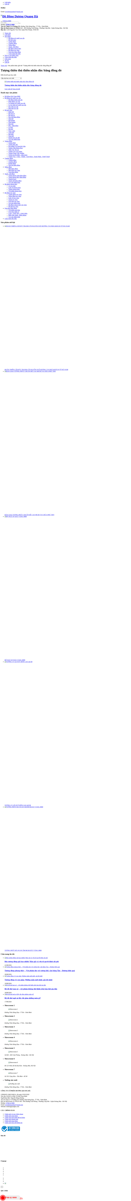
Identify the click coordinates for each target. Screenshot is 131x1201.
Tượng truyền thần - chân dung (17, 155)
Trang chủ (8, 33)
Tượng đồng (12, 41)
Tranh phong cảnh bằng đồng (17, 175)
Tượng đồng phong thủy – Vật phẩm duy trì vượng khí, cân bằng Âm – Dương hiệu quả (40, 971)
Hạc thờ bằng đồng (14, 117)
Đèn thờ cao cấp (13, 108)
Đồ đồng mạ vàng (13, 50)
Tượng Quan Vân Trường (16, 153)
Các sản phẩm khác (14, 139)
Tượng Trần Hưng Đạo (15, 148)
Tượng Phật (12, 143)
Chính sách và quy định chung (14, 1114)
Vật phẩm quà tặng (14, 210)
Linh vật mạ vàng (13, 198)
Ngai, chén (11, 131)
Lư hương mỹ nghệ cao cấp (16, 103)
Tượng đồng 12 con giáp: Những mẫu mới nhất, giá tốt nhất (28, 980)
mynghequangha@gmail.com (14, 11)
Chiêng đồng (12, 160)
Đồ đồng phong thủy (14, 48)
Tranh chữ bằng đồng (14, 181)
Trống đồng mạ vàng (14, 196)
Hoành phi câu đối (14, 138)
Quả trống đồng (13, 172)
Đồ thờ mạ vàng (13, 206)
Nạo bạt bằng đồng (14, 165)
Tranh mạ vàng (13, 200)
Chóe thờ (11, 132)
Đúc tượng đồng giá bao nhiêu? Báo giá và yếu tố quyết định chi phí (32, 962)
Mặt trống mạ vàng (14, 170)
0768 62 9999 (10, 1103)
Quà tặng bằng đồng (14, 52)
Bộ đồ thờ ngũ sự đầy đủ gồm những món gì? (23, 998)
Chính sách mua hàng (11, 1121)
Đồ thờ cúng (12, 40)
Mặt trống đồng (13, 169)
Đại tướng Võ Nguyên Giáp (17, 146)
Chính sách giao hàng (11, 1116)
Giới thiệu (8, 2)
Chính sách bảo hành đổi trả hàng (15, 1117)
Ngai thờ (11, 136)
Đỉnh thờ (11, 112)
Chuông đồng (12, 43)
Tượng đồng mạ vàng (15, 194)
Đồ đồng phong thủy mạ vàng (17, 205)
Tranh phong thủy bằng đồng (17, 177)
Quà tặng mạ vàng (14, 201)
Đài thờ (10, 129)
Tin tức (7, 60)
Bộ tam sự (11, 113)
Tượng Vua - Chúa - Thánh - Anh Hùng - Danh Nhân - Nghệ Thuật (29, 156)
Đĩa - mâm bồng (13, 125)
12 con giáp (12, 186)
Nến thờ (10, 119)
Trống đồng (12, 45)
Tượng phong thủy (14, 189)
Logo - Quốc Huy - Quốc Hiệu (17, 213)
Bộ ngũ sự (11, 115)
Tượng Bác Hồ (13, 144)
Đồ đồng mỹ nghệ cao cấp (16, 38)
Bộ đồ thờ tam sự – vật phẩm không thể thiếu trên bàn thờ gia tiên (31, 989)
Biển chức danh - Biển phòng (17, 215)
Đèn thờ (10, 124)
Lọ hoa (10, 127)
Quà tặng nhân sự (13, 212)
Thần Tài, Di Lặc (13, 150)
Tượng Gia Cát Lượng (15, 151)
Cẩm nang (8, 59)
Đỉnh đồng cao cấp (14, 101)
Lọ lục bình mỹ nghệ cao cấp (17, 105)
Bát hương (11, 120)
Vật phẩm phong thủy (15, 191)
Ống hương (11, 122)
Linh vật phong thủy (14, 187)
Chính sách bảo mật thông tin (13, 1123)
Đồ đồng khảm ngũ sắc (15, 100)
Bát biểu (11, 134)
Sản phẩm (8, 36)
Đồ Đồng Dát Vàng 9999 (12, 96)
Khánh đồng (12, 163)
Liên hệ (7, 4)
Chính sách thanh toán (11, 1119)
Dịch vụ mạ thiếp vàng (11, 55)
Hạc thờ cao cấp (13, 107)
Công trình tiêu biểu (14, 54)
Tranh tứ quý (12, 179)
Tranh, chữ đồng (13, 47)
